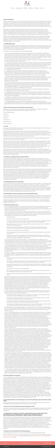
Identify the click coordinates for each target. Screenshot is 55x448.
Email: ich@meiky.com (25, 443)
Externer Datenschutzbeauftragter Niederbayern (13, 435)
